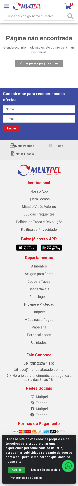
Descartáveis (39, 289)
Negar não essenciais (45, 469)
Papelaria (39, 327)
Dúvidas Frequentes (39, 214)
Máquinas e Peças (39, 320)
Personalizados (39, 335)
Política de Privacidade (39, 230)
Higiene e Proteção (39, 304)
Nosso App (39, 191)
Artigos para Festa (39, 274)
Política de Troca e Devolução (39, 222)
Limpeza (39, 312)
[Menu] (6, 6)
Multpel (41, 397)
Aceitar (16, 469)
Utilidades (39, 343)
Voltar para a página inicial (39, 63)
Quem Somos (39, 199)
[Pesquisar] (70, 16)
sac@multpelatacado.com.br (42, 370)
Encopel (41, 403)
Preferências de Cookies (26, 477)
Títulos (58, 145)
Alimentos (39, 266)
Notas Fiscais (24, 154)
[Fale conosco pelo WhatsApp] (68, 466)
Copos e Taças (39, 282)
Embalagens (39, 297)
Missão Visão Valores (39, 207)
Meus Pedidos (24, 145)
